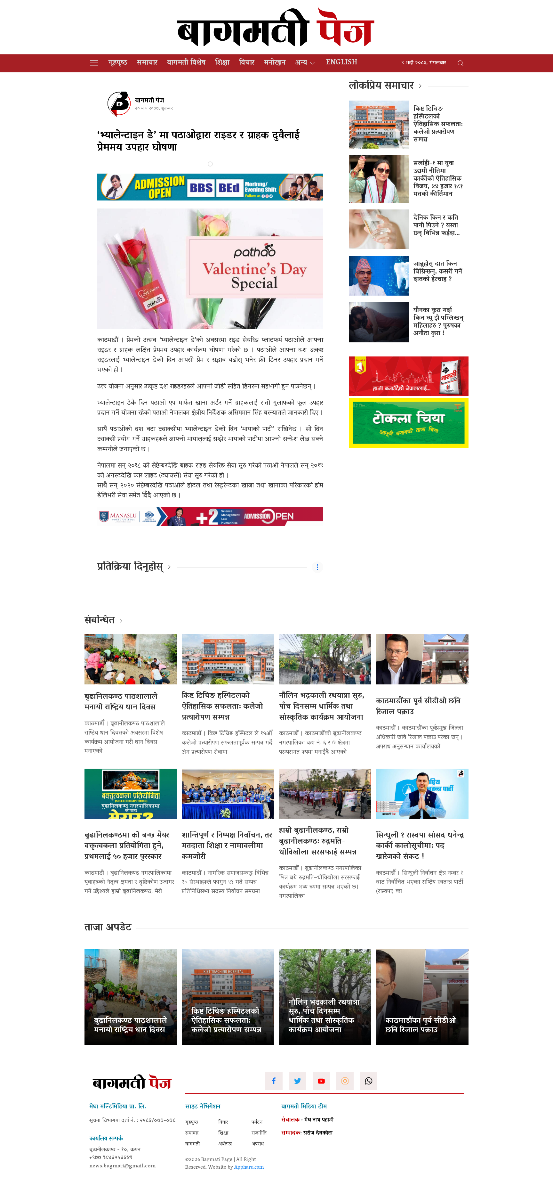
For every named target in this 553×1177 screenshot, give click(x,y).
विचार (246, 63)
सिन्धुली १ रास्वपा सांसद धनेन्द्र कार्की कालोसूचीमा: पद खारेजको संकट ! (420, 846)
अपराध (258, 1144)
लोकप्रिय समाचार (381, 86)
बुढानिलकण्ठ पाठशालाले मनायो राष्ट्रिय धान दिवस (120, 702)
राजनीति (259, 1133)
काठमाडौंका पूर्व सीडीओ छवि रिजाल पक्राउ (418, 707)
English (341, 63)
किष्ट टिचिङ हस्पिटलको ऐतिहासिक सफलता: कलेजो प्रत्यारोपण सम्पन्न (438, 124)
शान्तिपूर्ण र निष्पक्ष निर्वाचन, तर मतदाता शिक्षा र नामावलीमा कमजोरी (227, 846)
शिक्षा (222, 63)
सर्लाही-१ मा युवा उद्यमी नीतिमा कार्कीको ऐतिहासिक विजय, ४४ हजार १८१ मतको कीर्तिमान (438, 179)
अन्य (301, 63)
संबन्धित (99, 621)
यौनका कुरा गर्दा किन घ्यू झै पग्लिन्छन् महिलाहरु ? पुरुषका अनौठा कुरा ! (438, 322)
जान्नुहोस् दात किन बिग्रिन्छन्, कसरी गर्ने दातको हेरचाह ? (437, 272)
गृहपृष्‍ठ (117, 63)
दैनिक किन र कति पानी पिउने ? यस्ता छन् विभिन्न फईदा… (436, 226)
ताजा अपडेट (108, 928)
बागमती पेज (149, 101)
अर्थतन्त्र (225, 1144)
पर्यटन (257, 1122)
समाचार (147, 63)
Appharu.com (249, 1168)
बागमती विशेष (186, 63)
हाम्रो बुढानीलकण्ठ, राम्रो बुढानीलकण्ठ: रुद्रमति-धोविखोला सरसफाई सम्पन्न (318, 842)
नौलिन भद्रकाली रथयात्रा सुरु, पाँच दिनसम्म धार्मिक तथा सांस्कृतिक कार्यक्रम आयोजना (321, 707)
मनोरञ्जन (274, 63)
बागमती (192, 1144)
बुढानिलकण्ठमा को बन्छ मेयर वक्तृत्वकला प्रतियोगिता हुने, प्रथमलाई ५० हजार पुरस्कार (126, 846)
